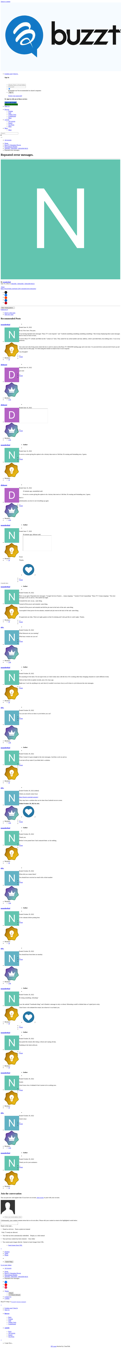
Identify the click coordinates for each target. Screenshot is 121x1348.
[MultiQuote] (20, 355)
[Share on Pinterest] (6, 303)
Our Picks (11, 125)
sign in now (40, 1197)
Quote (21, 357)
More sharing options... (8, 308)
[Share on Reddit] (6, 297)
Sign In (11, 92)
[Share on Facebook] (6, 295)
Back (9, 1317)
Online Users (12, 114)
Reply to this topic (10, 313)
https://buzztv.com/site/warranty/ (28, 797)
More (10, 118)
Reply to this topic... (7, 1226)
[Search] (1, 137)
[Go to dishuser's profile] (12, 381)
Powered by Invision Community (18, 1301)
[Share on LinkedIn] (6, 300)
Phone (6, 1255)
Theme (7, 1291)
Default (11, 1293)
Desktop (7, 1252)
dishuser (4, 365)
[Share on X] (6, 292)
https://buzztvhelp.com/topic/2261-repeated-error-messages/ (18, 288)
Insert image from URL (15, 1245)
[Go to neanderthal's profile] (60, 279)
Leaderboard (12, 116)
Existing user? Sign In (11, 74)
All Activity (11, 121)
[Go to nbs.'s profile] (12, 644)
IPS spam (53, 1346)
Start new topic (9, 314)
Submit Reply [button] (9, 1261)
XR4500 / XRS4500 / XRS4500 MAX (23, 284)
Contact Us (8, 1297)
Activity (7, 120)
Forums (10, 111)
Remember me (12, 90)
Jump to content (5, 1)
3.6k (9, 662)
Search (10, 123)
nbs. (2, 627)
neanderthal (7, 282)
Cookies (7, 1298)
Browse (7, 109)
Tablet (6, 1253)
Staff (9, 113)
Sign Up (7, 106)
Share (3, 287)
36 (9, 359)
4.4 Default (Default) (14, 1295)
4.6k (9, 399)
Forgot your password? (15, 96)
